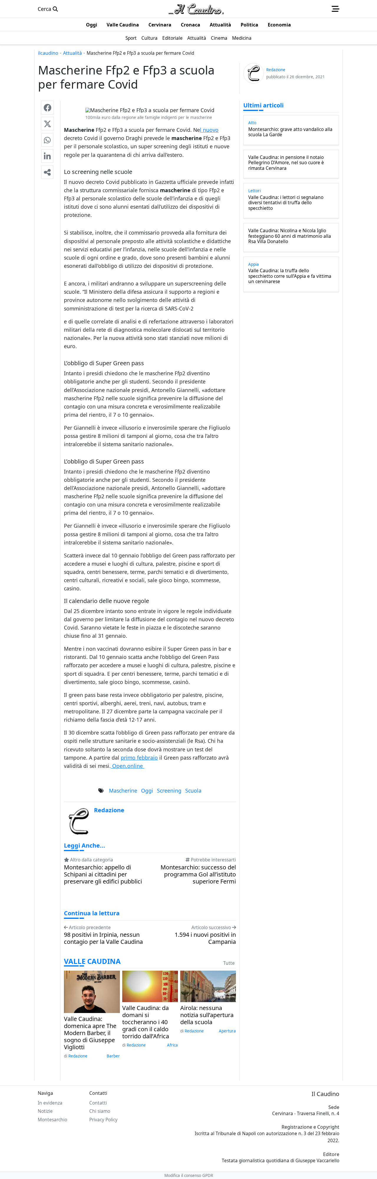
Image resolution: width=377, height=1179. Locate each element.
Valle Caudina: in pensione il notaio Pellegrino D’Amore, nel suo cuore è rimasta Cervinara (286, 163)
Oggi (147, 790)
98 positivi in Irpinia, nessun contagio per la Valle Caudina (103, 938)
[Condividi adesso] (47, 172)
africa (172, 1045)
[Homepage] (196, 9)
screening (169, 790)
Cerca (45, 8)
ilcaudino (48, 53)
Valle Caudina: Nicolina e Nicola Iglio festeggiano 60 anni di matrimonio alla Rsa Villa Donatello (289, 236)
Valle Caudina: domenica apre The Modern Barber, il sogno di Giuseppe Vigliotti (90, 1033)
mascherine (123, 790)
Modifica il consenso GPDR (188, 1175)
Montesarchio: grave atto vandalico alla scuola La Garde (290, 132)
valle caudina (92, 961)
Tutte (229, 963)
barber (113, 1056)
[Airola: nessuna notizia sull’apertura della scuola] (208, 985)
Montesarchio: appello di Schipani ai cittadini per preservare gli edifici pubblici (103, 874)
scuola (193, 790)
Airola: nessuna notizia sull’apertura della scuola (207, 1015)
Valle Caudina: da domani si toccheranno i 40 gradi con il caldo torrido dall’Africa (145, 1022)
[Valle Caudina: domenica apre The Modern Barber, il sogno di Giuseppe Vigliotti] (92, 991)
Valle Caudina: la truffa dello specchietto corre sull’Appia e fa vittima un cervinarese (289, 276)
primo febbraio (139, 757)
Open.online (127, 765)
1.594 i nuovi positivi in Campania (205, 938)
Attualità (72, 53)
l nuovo (209, 129)
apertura (227, 1031)
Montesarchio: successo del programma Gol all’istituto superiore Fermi (198, 874)
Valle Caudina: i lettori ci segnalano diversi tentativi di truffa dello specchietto (285, 203)
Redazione (77, 1056)
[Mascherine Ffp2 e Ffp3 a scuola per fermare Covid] (47, 107)
